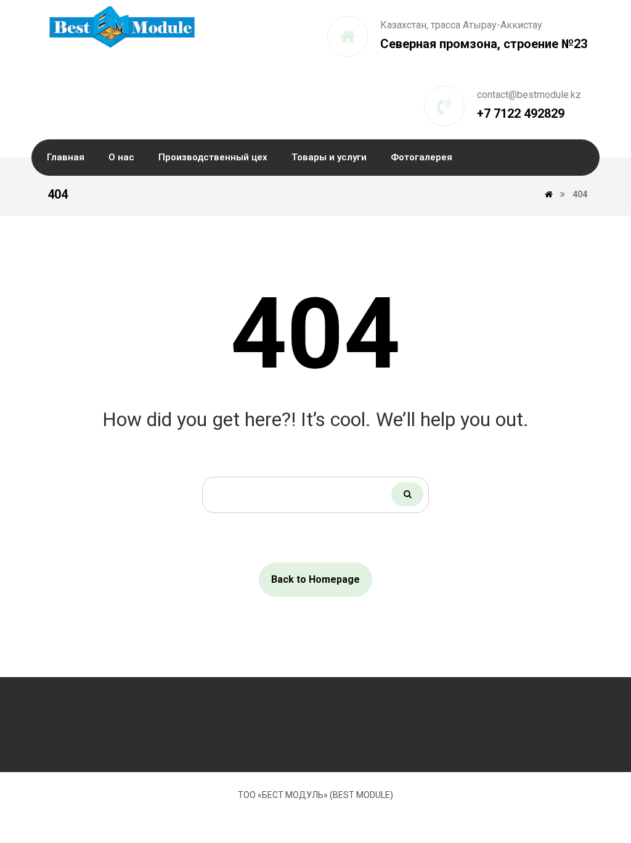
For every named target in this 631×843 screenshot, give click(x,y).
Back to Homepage (315, 579)
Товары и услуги (329, 157)
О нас (121, 157)
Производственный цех (212, 157)
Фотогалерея (421, 157)
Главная (65, 157)
